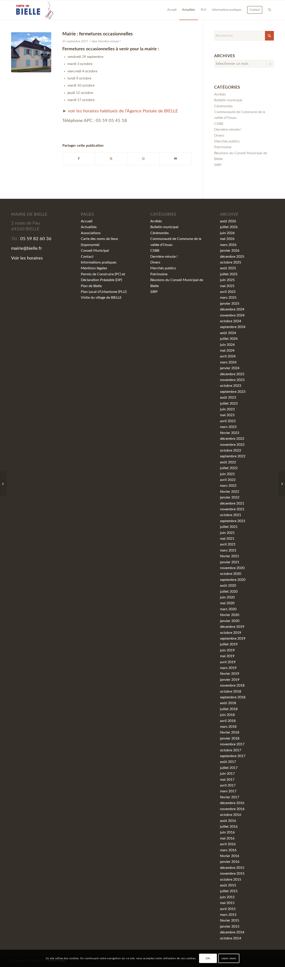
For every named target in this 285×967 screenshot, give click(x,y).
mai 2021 (227, 538)
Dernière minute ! (109, 41)
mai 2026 (227, 239)
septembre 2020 (232, 580)
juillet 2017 (229, 768)
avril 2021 (228, 544)
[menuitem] (171, 10)
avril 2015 (228, 909)
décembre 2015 (232, 868)
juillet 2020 (229, 591)
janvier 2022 (229, 497)
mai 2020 (227, 603)
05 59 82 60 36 (35, 239)
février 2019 (229, 673)
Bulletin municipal (228, 100)
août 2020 (228, 585)
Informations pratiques (98, 262)
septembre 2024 (232, 327)
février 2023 (229, 433)
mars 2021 (228, 550)
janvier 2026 (229, 250)
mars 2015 (228, 914)
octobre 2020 (230, 574)
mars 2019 (228, 668)
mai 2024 (227, 350)
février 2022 (229, 491)
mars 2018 (228, 726)
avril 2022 (228, 480)
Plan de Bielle (91, 286)
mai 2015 (227, 903)
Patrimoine (222, 147)
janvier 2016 (229, 862)
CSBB (218, 124)
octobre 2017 (230, 750)
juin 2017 (227, 773)
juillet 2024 (229, 339)
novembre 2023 (232, 380)
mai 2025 (227, 286)
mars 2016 (228, 850)
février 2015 (229, 920)
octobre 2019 (230, 633)
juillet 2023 (229, 403)
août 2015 (228, 885)
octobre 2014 (230, 938)
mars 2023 (228, 427)
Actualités (89, 227)
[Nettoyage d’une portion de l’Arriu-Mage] (3, 483)
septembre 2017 (232, 756)
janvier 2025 (229, 303)
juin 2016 (227, 832)
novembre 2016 (232, 809)
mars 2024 (228, 362)
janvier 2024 (229, 368)
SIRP (218, 165)
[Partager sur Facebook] (79, 158)
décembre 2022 (232, 438)
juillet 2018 (229, 709)
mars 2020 (228, 609)
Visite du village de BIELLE (101, 297)
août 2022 (228, 462)
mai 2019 (227, 656)
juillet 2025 (229, 274)
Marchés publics (227, 141)
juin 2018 (227, 715)
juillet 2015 (229, 891)
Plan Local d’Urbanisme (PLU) (103, 292)
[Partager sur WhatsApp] (143, 158)
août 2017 (228, 762)
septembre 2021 (232, 521)
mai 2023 (227, 415)
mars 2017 (228, 791)
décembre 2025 (232, 256)
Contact (87, 256)
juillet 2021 (229, 527)
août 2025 (228, 268)
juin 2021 (227, 533)
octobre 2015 (230, 879)
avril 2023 (228, 421)
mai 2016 (227, 838)
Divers (219, 135)
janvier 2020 (229, 621)
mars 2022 (228, 485)
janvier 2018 (229, 738)
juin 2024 (227, 345)
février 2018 (229, 732)
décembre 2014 (232, 932)
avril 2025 (228, 292)
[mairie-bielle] (31, 52)
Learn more (229, 958)
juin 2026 (227, 233)
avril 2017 (228, 785)
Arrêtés (220, 94)
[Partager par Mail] (176, 158)
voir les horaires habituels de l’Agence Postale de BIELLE (123, 111)
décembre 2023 (232, 374)
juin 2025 (227, 280)
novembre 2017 (232, 744)
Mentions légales (94, 268)
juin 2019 (227, 650)
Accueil (86, 221)
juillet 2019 (229, 644)
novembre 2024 (232, 315)
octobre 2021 (230, 515)
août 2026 (228, 221)
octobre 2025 (230, 262)
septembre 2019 (232, 638)
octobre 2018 (230, 691)
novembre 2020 (232, 568)
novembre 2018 (232, 685)
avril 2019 (228, 662)
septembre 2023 (232, 391)
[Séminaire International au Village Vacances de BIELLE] (281, 483)
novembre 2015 (232, 873)
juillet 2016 (229, 826)
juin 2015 (227, 897)
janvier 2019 (229, 679)
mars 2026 (228, 245)
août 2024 (228, 333)
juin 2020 (227, 597)
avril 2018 (228, 721)
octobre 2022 (230, 450)
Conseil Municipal (95, 250)
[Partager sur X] (111, 158)
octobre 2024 (230, 321)
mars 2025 (228, 297)
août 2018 (228, 703)
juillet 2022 (229, 468)
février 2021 (229, 556)
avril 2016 (228, 844)
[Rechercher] (269, 10)
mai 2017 (227, 779)
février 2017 (229, 797)
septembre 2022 (232, 456)
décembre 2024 (232, 309)
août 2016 (228, 821)
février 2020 (229, 615)
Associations (91, 233)
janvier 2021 (229, 562)
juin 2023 (227, 409)
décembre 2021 (232, 503)
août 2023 (228, 397)
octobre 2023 (230, 385)
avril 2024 (228, 356)
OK (208, 958)
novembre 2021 (232, 509)
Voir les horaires (27, 258)
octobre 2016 (230, 815)
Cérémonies (223, 106)
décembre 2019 (232, 626)
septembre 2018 (232, 697)
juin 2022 (227, 474)
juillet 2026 (229, 227)
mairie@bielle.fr (26, 248)
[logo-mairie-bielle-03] (32, 10)
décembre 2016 (232, 803)
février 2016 (229, 856)
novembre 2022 (232, 444)
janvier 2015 (229, 926)
